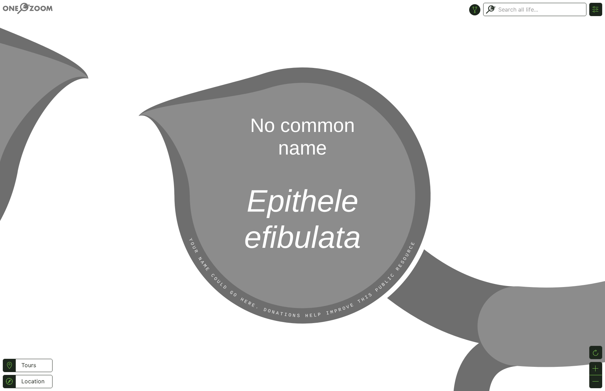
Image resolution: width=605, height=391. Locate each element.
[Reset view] (596, 352)
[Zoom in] (596, 368)
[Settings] (596, 9)
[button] (9, 365)
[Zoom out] (596, 381)
